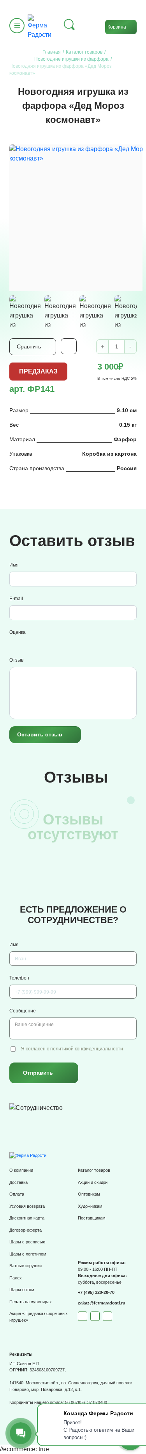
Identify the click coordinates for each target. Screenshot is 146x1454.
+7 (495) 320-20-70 (96, 1292)
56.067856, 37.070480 (86, 1402)
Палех (15, 1277)
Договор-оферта (25, 1230)
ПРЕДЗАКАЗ (38, 371)
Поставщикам (92, 1218)
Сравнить (29, 346)
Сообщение (22, 1011)
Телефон (19, 978)
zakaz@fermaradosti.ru (101, 1303)
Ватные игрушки (25, 1265)
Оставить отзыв (39, 734)
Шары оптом (21, 1289)
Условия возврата (27, 1206)
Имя (14, 565)
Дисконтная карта (26, 1218)
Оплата (16, 1194)
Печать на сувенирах (30, 1301)
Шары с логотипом (27, 1254)
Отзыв (16, 660)
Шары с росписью (27, 1241)
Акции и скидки (92, 1182)
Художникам (90, 1206)
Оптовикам (89, 1194)
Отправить (38, 1073)
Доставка (18, 1182)
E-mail (16, 598)
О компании (21, 1170)
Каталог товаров (94, 1170)
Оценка (17, 632)
